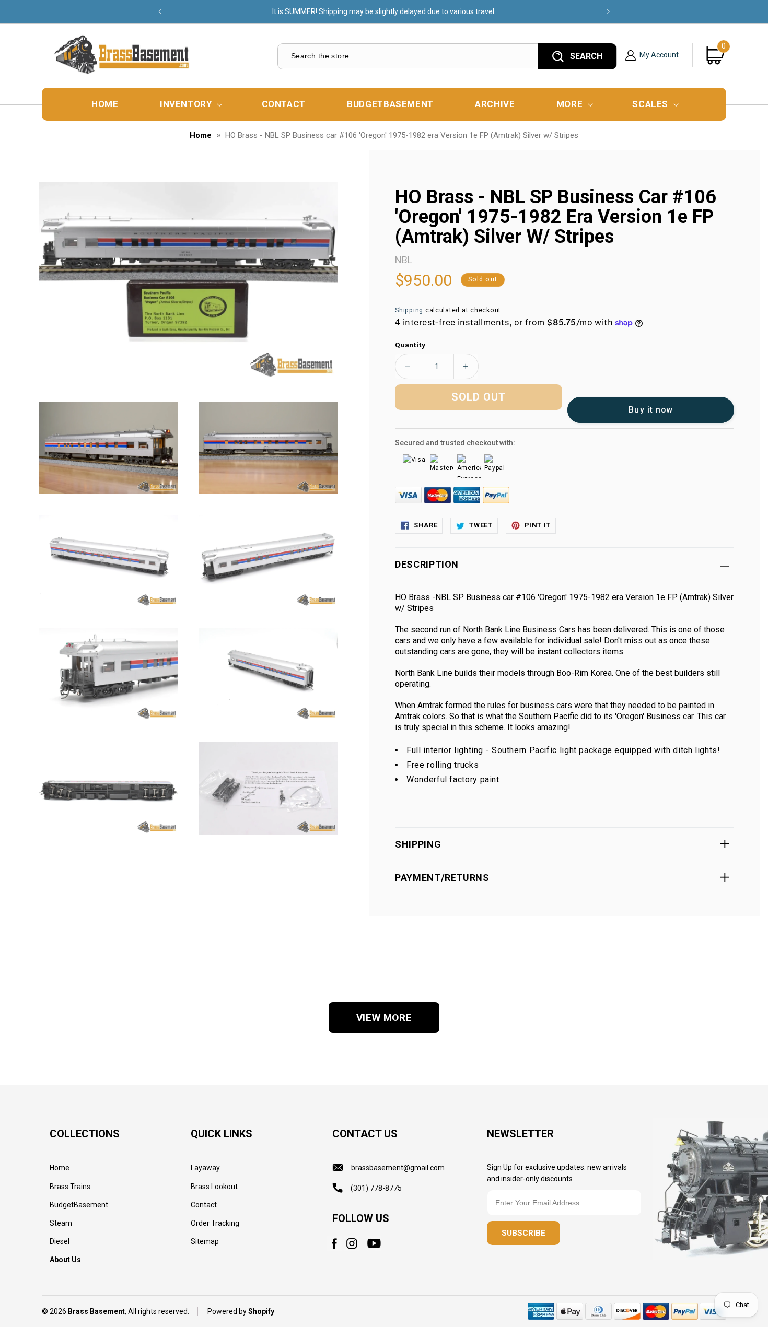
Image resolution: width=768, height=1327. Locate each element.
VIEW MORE (384, 1018)
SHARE (425, 525)
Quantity (410, 344)
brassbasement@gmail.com (398, 1168)
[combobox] (407, 56)
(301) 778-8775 (376, 1188)
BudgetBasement (79, 1205)
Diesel (59, 1241)
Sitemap (205, 1241)
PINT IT (538, 525)
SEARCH (586, 56)
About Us (65, 1259)
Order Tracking (215, 1223)
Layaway (205, 1168)
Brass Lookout (214, 1186)
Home (201, 135)
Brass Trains (70, 1186)
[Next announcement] (608, 11)
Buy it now (651, 410)
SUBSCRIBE (523, 1233)
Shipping (409, 310)
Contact (204, 1205)
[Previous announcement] (159, 11)
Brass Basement (96, 1311)
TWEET (480, 525)
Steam (61, 1223)
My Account (659, 55)
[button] (190, 104)
